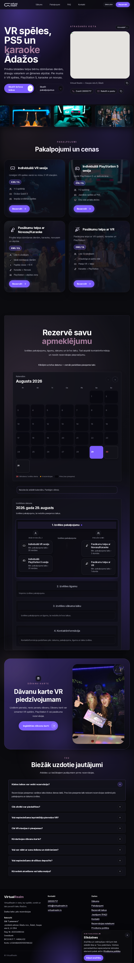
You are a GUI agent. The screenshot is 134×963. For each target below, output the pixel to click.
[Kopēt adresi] (127, 83)
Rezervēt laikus (99, 910)
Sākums (39, 4)
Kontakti (81, 4)
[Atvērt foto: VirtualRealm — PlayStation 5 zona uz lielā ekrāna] (35, 116)
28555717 (53, 901)
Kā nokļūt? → (123, 27)
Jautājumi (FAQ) (99, 914)
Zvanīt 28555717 (83, 91)
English (109, 5)
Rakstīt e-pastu (108, 91)
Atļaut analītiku (93, 958)
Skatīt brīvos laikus (20, 88)
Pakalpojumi (55, 4)
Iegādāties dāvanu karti (36, 726)
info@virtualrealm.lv (58, 905)
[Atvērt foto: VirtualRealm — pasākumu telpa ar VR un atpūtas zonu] (76, 116)
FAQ (69, 4)
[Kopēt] (121, 91)
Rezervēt (123, 4)
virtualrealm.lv (55, 910)
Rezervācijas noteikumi (102, 923)
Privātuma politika (100, 928)
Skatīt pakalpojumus (51, 88)
